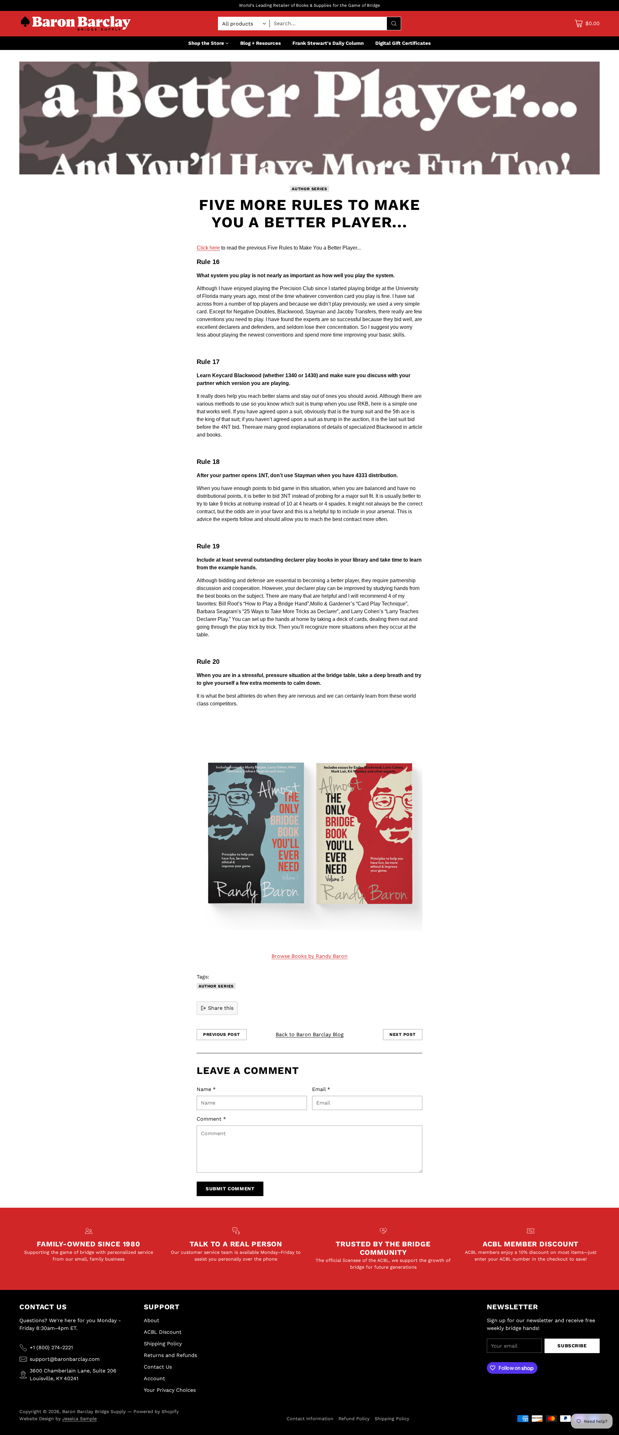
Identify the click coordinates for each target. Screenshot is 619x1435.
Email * (321, 1089)
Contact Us (158, 1367)
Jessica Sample (79, 1418)
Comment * (211, 1119)
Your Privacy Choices (170, 1390)
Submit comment (230, 1189)
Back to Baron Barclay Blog (310, 1034)
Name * (206, 1089)
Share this (220, 1008)
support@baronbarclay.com (65, 1359)
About (151, 1320)
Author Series (309, 188)
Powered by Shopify (156, 1411)
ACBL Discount (163, 1332)
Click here (208, 248)
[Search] (394, 23)
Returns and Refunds (170, 1355)
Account (154, 1378)
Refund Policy (354, 1418)
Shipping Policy (163, 1344)
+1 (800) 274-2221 (51, 1347)
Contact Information (310, 1418)
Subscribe (571, 1346)
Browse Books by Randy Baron (309, 956)
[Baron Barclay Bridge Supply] (75, 23)
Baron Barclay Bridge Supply (94, 1411)
